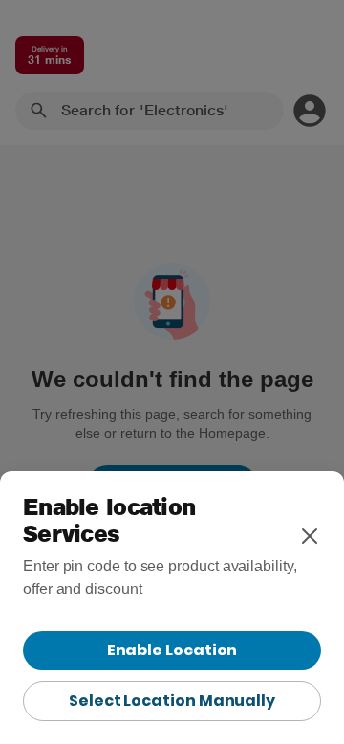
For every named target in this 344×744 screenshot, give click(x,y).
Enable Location (172, 650)
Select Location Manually (172, 701)
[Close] (309, 536)
